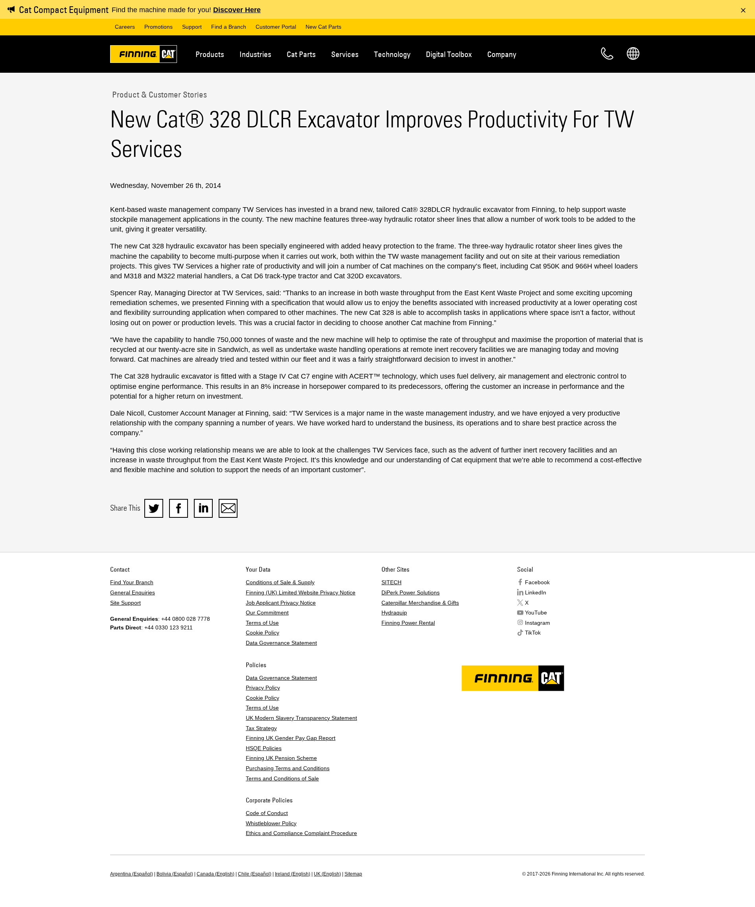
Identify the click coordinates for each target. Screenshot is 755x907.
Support (192, 27)
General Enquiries (132, 592)
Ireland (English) (292, 874)
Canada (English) (215, 874)
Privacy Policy (263, 687)
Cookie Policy (262, 632)
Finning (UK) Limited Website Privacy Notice (300, 592)
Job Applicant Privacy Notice (281, 603)
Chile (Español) (254, 874)
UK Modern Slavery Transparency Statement (301, 718)
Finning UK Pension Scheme (281, 758)
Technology (392, 54)
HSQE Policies (264, 748)
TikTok (533, 632)
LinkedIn (535, 592)
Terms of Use (262, 623)
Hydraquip (394, 612)
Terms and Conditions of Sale (282, 778)
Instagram (537, 623)
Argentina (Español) (131, 874)
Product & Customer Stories (158, 94)
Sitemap (353, 874)
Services (345, 54)
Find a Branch (228, 27)
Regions (633, 53)
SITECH (391, 582)
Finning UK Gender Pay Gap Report (290, 738)
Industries (255, 54)
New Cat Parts (323, 27)
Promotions (158, 27)
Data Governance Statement (281, 643)
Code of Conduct (267, 813)
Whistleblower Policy (271, 823)
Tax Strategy (261, 728)
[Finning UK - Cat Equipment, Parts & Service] (143, 55)
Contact (607, 53)
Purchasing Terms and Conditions (288, 768)
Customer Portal (276, 27)
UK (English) (327, 874)
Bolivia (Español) (175, 874)
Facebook (537, 582)
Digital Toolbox (449, 54)
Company (501, 54)
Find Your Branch (131, 582)
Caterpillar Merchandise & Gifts (420, 603)
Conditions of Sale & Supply (280, 582)
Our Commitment (267, 612)
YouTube (536, 612)
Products (209, 54)
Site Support (125, 603)
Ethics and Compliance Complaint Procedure (301, 833)
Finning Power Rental (408, 623)
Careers (125, 27)
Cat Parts (301, 54)
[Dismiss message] (743, 10)
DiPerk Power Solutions (410, 592)
